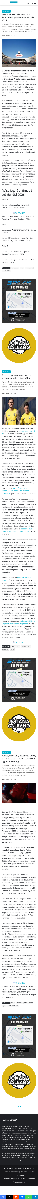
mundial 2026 (6, 271)
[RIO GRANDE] (19, 213)
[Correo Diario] (10, 2)
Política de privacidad (28, 1179)
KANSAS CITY (29, 268)
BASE (22, 268)
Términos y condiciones (11, 1179)
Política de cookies (19, 1182)
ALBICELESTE (15, 268)
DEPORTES (6, 11)
